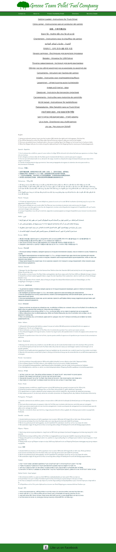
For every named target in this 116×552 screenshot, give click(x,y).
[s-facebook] (45, 547)
